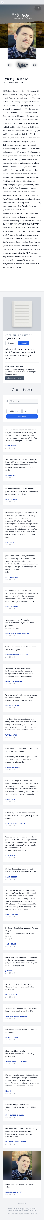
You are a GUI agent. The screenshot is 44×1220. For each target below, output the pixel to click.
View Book (11, 343)
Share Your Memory (14, 378)
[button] (22, 1165)
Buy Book (23, 343)
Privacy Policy (15, 1210)
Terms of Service (28, 1210)
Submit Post (22, 416)
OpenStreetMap (24, 1214)
